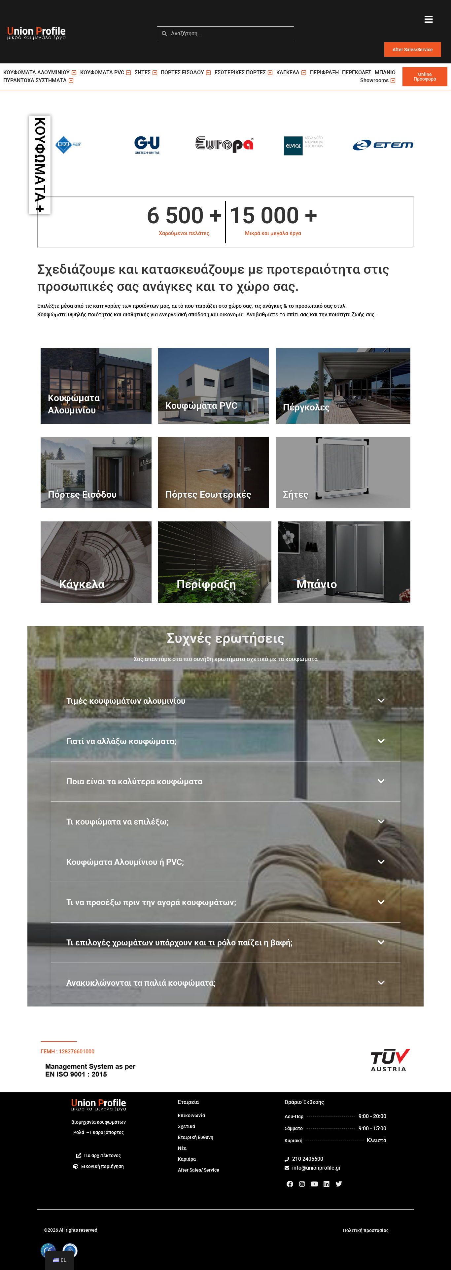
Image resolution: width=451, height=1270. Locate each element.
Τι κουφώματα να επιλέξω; (117, 822)
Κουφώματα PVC (201, 405)
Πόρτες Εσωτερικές (208, 494)
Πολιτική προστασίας (366, 1230)
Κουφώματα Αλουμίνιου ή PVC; (125, 862)
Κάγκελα (82, 584)
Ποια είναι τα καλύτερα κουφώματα (134, 781)
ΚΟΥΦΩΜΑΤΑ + (40, 165)
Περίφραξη (206, 584)
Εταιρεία (188, 1102)
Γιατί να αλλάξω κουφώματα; (121, 741)
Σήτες (295, 494)
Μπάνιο (316, 584)
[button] (225, 701)
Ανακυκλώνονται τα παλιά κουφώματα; (141, 983)
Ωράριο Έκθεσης (304, 1102)
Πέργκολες (306, 407)
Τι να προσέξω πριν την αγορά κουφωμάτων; (151, 902)
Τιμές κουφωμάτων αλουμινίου (126, 701)
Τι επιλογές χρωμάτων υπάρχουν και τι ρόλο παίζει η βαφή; (179, 942)
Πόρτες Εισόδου (82, 494)
